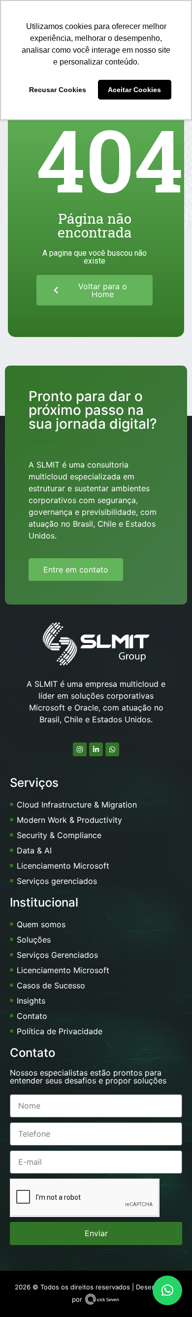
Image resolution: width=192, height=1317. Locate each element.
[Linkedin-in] (96, 749)
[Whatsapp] (112, 749)
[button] (167, 1290)
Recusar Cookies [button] (57, 90)
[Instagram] (80, 749)
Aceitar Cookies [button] (134, 90)
